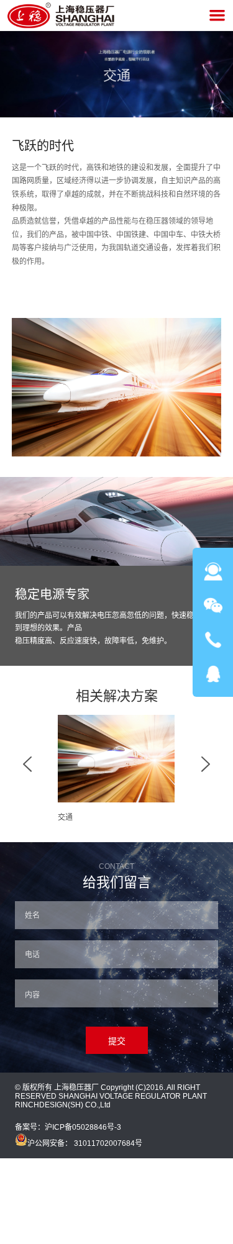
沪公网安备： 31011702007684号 (84, 1143)
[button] (27, 769)
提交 (117, 1041)
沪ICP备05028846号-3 (83, 1127)
